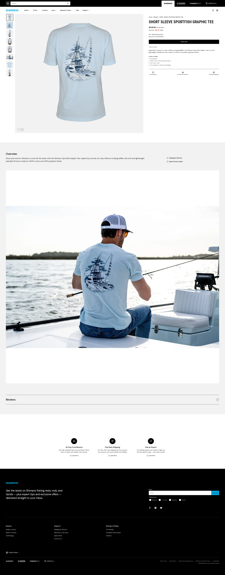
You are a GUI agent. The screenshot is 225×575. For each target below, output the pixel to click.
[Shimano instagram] (155, 508)
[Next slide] (22, 129)
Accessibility (216, 561)
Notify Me (184, 42)
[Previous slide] (18, 129)
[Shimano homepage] (168, 4)
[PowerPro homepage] (195, 4)
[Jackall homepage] (211, 4)
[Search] (68, 3)
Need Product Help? (176, 162)
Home (150, 17)
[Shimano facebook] (150, 508)
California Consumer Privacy (202, 561)
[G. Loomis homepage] (181, 4)
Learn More (75, 455)
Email (150, 489)
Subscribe (215, 493)
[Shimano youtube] (161, 508)
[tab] (9, 17)
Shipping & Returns (175, 158)
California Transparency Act (186, 561)
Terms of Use (163, 561)
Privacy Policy (172, 561)
